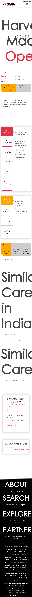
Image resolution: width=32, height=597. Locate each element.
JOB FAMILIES (21, 520)
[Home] (8, 4)
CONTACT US (16, 491)
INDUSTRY (15, 539)
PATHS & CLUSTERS (12, 520)
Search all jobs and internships (20, 449)
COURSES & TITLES (17, 505)
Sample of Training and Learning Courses (6, 249)
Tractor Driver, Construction (13, 341)
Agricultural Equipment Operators (15, 380)
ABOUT (10, 491)
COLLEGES (8, 505)
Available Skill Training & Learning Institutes (16, 249)
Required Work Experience (23, 87)
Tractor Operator (10, 334)
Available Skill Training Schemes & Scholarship (26, 249)
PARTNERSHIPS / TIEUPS (20, 536)
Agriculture (18, 72)
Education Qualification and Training (9, 88)
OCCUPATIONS (16, 523)
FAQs (22, 491)
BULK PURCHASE (9, 536)
